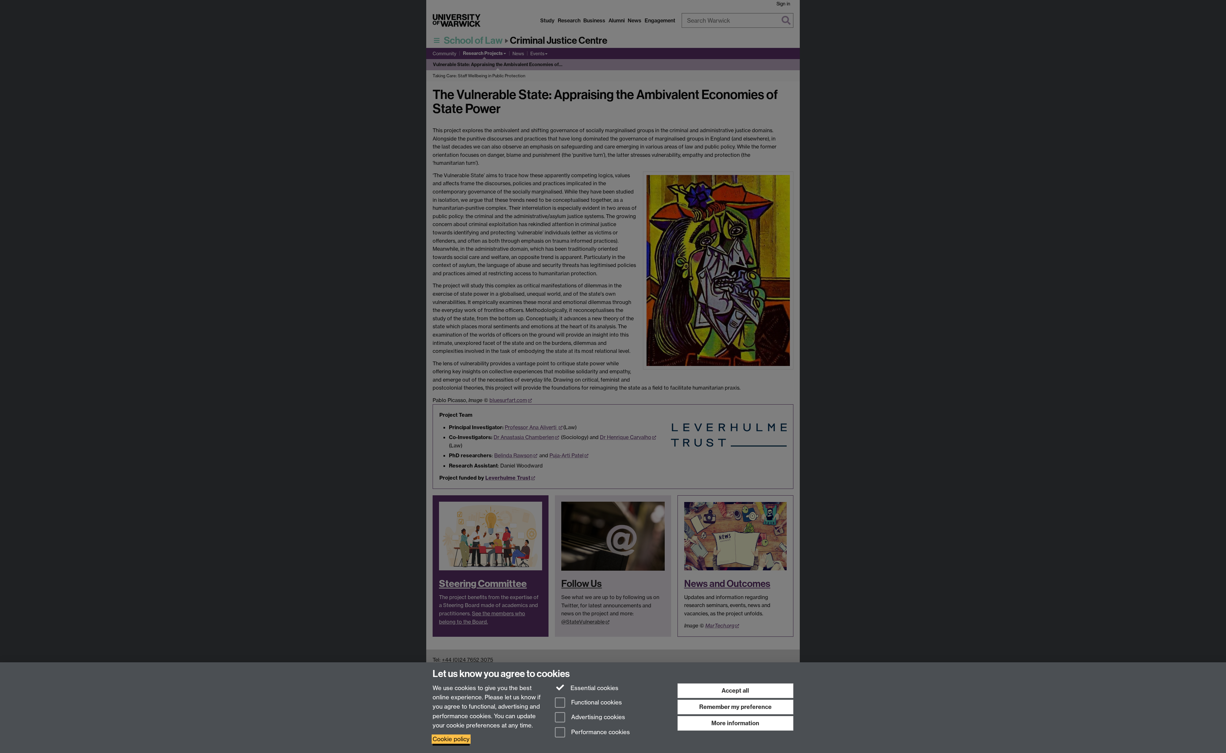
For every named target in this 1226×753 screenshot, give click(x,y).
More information (735, 723)
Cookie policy (451, 739)
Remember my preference (735, 707)
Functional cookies (596, 702)
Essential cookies (593, 688)
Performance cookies (600, 732)
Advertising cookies (597, 717)
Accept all (735, 690)
